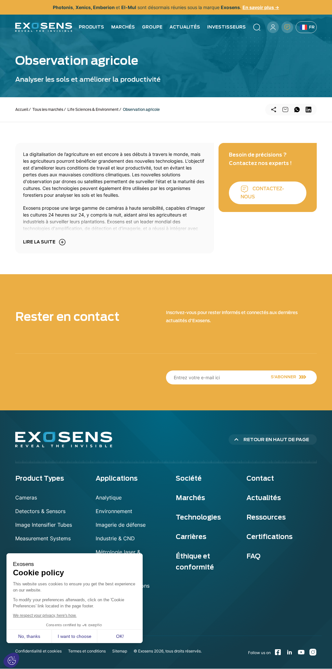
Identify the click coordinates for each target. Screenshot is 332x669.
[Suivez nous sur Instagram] (313, 652)
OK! (120, 636)
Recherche (257, 27)
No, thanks (29, 636)
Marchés (123, 27)
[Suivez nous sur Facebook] (278, 652)
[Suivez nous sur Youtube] (301, 652)
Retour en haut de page (276, 439)
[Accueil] (43, 27)
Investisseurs (226, 27)
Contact (287, 27)
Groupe (152, 27)
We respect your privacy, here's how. (45, 615)
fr (312, 27)
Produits (91, 27)
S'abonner (283, 376)
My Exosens (273, 27)
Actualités (185, 27)
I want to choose (74, 636)
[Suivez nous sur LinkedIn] (289, 652)
